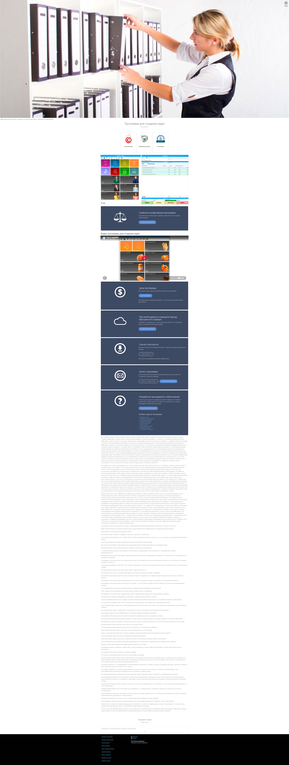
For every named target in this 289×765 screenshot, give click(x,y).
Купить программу (106, 754)
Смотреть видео (106, 742)
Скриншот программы (107, 736)
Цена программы (145, 295)
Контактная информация (168, 381)
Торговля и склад (145, 417)
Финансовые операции (146, 420)
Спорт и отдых (144, 424)
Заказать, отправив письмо (148, 381)
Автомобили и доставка (146, 426)
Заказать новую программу (148, 408)
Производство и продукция (147, 418)
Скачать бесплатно (146, 354)
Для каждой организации (147, 429)
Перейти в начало (106, 760)
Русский (134, 738)
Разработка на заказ (106, 757)
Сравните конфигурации (147, 222)
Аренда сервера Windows (108, 748)
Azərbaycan (135, 736)
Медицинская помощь (146, 421)
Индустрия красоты (145, 423)
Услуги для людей (145, 427)
